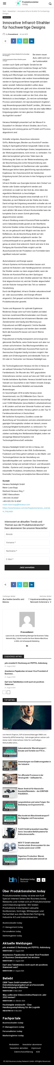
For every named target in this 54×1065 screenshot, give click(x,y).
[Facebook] (13, 41)
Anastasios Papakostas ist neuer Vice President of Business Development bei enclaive (26, 956)
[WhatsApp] (25, 41)
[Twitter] (19, 41)
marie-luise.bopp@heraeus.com (16, 504)
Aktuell (5, 728)
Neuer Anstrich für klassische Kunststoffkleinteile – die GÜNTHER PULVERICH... (33, 791)
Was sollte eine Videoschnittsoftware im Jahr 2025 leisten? (24, 996)
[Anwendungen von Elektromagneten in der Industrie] (10, 765)
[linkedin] (27, 645)
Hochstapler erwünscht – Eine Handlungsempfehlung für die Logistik (21, 1006)
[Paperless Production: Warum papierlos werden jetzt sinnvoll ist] (10, 860)
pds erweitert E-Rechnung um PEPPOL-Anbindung (26, 663)
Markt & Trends (8, 823)
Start (4, 11)
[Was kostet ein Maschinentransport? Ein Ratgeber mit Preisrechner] (10, 819)
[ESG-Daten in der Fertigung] (27, 717)
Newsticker (12, 11)
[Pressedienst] (4, 34)
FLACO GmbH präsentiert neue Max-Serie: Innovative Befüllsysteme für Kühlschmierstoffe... (33, 831)
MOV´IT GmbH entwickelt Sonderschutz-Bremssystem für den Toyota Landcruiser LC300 (34, 845)
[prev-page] (4, 692)
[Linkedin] (31, 41)
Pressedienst (13, 34)
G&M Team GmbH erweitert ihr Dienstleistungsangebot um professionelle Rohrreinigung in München (23, 985)
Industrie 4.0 (8, 1011)
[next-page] (8, 692)
